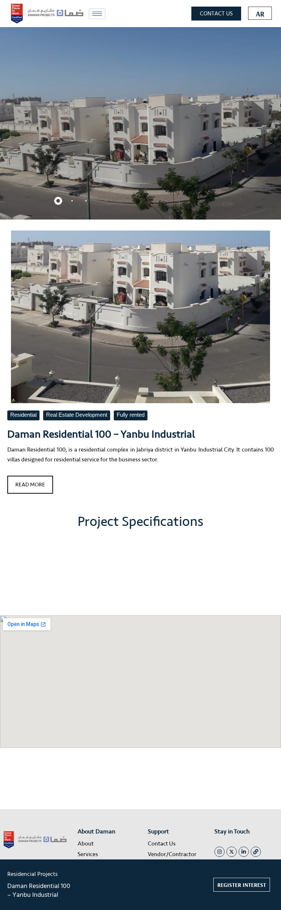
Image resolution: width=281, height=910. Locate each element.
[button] (23, 415)
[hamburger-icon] (97, 13)
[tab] (58, 201)
